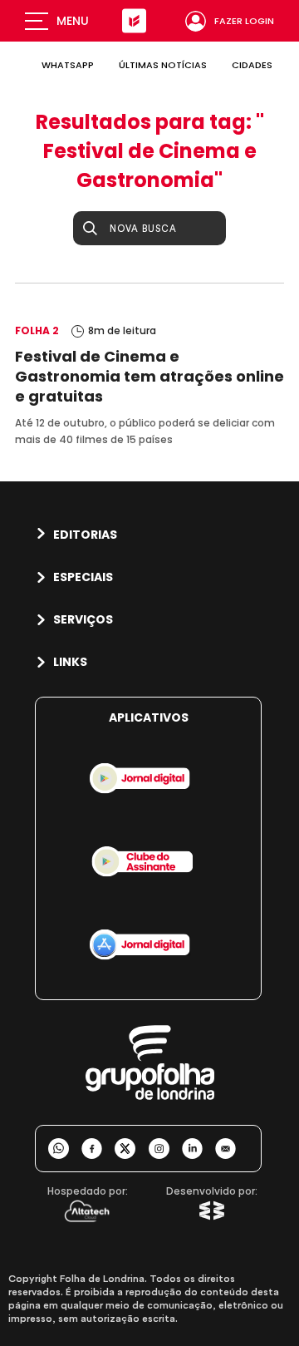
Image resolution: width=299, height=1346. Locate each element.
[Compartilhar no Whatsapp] (64, 1148)
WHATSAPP (68, 64)
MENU (72, 20)
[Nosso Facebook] (98, 1148)
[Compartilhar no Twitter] (131, 1148)
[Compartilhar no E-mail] (231, 1148)
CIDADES (252, 64)
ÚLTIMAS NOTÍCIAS (163, 64)
